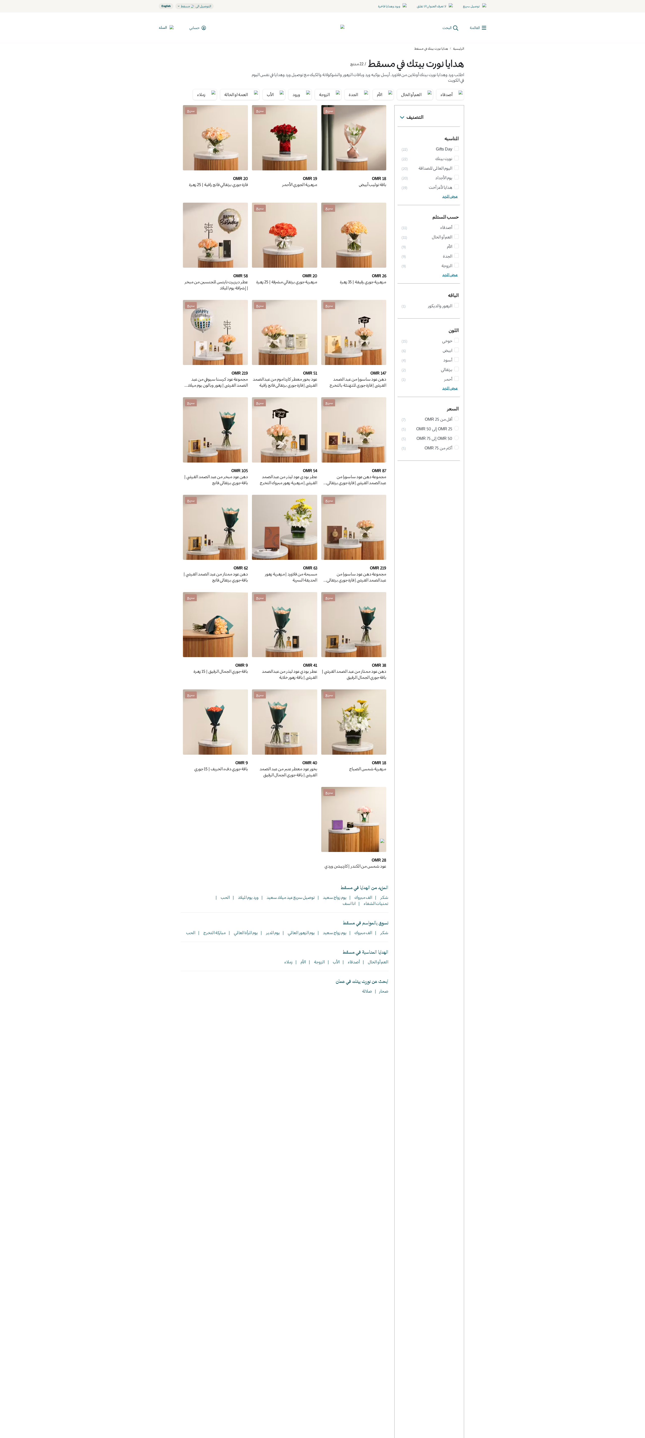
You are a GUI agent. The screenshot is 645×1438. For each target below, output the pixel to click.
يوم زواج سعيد (334, 897)
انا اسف (349, 903)
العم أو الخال (377, 961)
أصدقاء (353, 961)
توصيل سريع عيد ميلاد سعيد (290, 897)
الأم (303, 961)
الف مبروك (362, 897)
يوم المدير (272, 932)
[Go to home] (325, 28)
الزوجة (319, 961)
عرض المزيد (450, 196)
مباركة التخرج (214, 932)
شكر (383, 897)
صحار (383, 991)
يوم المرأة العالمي (245, 932)
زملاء (288, 961)
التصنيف (415, 117)
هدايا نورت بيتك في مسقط (431, 48)
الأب (336, 961)
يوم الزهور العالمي (301, 932)
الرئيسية (458, 48)
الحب (225, 897)
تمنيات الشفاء (375, 903)
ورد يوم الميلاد (248, 897)
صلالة (367, 991)
